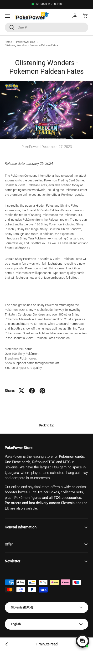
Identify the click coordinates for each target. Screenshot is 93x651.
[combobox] (46, 27)
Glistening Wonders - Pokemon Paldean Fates (31, 45)
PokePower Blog (25, 42)
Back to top (46, 425)
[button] (85, 16)
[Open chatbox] (82, 641)
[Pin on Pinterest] (42, 390)
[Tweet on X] (21, 390)
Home (8, 42)
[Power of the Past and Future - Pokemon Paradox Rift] (7, 644)
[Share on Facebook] (32, 390)
